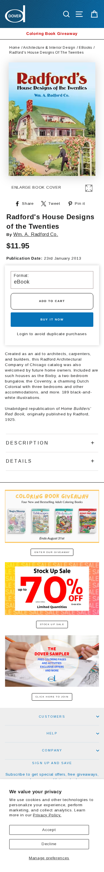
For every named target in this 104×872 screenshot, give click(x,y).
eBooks (85, 48)
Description (27, 442)
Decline (49, 844)
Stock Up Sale (52, 624)
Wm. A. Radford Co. (35, 234)
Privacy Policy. (47, 815)
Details (19, 461)
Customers (52, 716)
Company (52, 750)
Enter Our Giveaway (52, 552)
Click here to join (52, 696)
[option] (52, 33)
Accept (49, 830)
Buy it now (52, 319)
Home (14, 48)
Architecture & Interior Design (49, 48)
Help (52, 733)
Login (22, 334)
